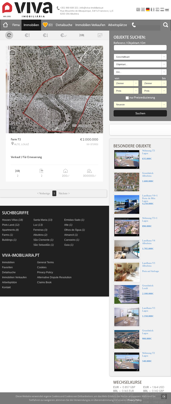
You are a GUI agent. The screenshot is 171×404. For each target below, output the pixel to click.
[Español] (157, 9)
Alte (68, 224)
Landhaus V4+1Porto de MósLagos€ (150, 199)
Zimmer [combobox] (120, 83)
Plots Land (10, 224)
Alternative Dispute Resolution (54, 277)
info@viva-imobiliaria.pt (91, 7)
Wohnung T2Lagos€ (148, 357)
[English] (143, 9)
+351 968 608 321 (69, 7)
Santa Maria (42, 219)
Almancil (71, 234)
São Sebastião (43, 244)
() (51, 25)
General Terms (45, 262)
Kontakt (6, 287)
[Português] (138, 9)
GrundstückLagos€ (147, 334)
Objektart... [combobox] (121, 64)
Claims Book (44, 282)
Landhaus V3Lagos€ (148, 312)
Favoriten (7, 267)
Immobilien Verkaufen (90, 25)
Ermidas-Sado (74, 219)
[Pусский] (167, 9)
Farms (7, 234)
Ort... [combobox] (118, 72)
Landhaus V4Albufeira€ (148, 244)
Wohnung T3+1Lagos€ (149, 222)
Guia (68, 244)
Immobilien (31, 25)
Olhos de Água (74, 229)
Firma (16, 25)
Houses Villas (12, 219)
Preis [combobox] (118, 91)
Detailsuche (64, 25)
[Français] (152, 9)
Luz (38, 224)
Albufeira (40, 234)
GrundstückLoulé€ (147, 289)
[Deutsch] (148, 9)
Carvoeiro (71, 239)
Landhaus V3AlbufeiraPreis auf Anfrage (150, 267)
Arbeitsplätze (117, 25)
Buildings (9, 239)
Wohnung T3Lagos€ (148, 154)
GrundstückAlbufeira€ (147, 177)
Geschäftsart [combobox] (123, 57)
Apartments (10, 229)
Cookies (42, 267)
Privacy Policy (45, 272)
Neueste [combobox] (120, 104)
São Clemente (43, 239)
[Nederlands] (162, 9)
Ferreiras (40, 229)
